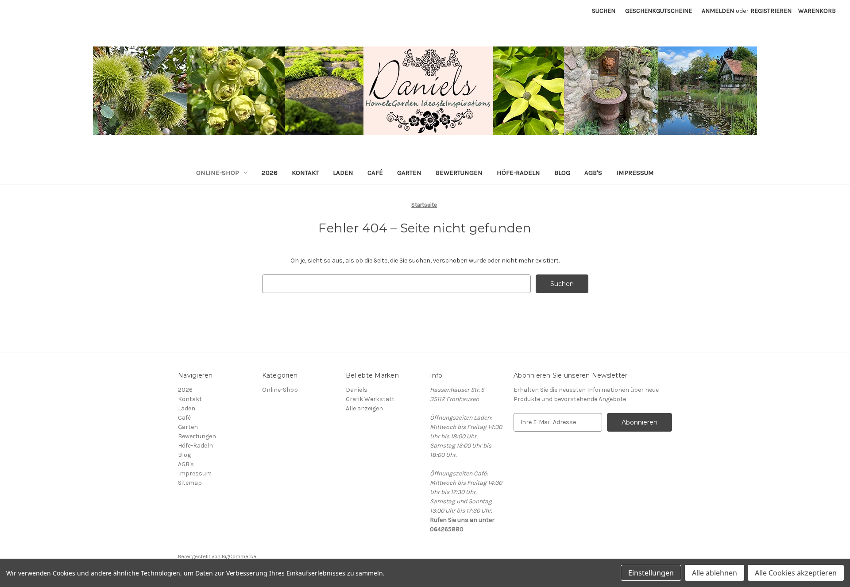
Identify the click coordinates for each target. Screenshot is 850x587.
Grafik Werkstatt (370, 399)
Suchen (603, 11)
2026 (270, 173)
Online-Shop (217, 173)
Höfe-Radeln (518, 173)
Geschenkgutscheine (658, 11)
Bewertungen (459, 173)
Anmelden (718, 11)
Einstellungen (651, 573)
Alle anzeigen (364, 408)
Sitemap (190, 483)
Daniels (356, 390)
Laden (343, 173)
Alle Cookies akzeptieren (796, 573)
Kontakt (305, 173)
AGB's (593, 173)
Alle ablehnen (714, 573)
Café (375, 173)
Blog (562, 173)
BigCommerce (239, 556)
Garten (409, 173)
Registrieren (771, 11)
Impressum (635, 173)
